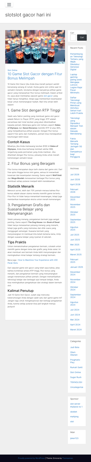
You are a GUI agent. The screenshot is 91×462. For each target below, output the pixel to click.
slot (72, 421)
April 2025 (75, 249)
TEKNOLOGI (76, 382)
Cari (72, 33)
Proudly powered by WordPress (31, 458)
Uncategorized (77, 387)
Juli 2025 (74, 235)
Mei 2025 (74, 244)
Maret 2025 (76, 254)
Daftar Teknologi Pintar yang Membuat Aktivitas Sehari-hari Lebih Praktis (76, 105)
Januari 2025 (76, 267)
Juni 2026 (75, 179)
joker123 (74, 438)
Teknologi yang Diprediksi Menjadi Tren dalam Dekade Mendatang (76, 126)
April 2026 (75, 184)
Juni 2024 (75, 315)
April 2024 (75, 324)
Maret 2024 (76, 329)
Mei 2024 (75, 320)
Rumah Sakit (76, 367)
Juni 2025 (75, 239)
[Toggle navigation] (9, 4)
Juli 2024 (74, 310)
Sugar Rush (75, 377)
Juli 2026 (74, 174)
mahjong (74, 416)
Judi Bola (74, 347)
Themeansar (67, 458)
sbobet (73, 412)
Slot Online (12, 70)
